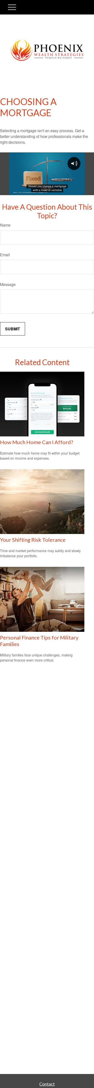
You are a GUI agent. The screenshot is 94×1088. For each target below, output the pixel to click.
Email (5, 254)
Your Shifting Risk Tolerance (33, 539)
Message (8, 284)
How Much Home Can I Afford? (36, 442)
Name (5, 225)
